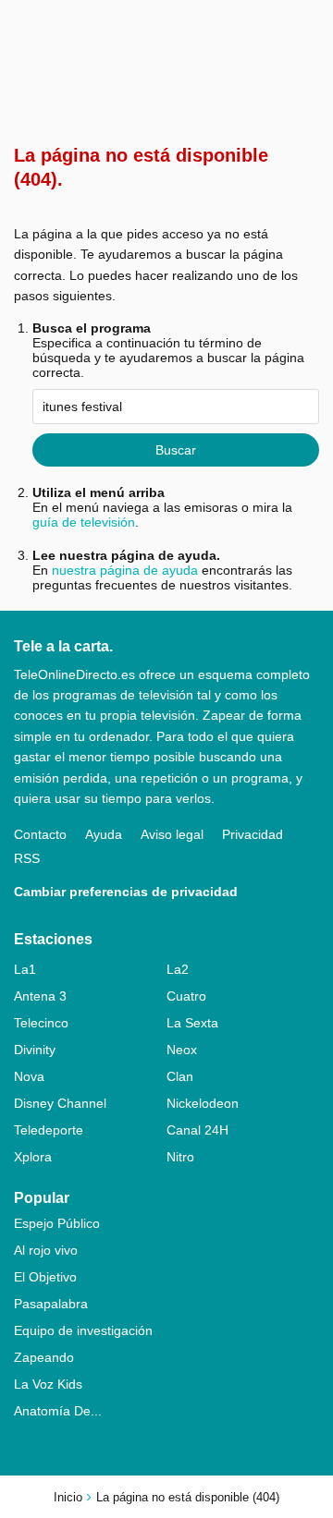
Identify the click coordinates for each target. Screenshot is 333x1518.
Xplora (33, 1156)
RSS (27, 858)
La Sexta (192, 1022)
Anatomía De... (58, 1410)
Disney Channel (60, 1103)
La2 (177, 969)
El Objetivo (45, 1276)
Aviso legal (172, 834)
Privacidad (252, 834)
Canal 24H (197, 1130)
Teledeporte (48, 1130)
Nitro (180, 1156)
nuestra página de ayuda (125, 570)
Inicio (68, 1497)
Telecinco (41, 1022)
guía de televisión (83, 522)
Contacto (40, 834)
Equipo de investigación (83, 1330)
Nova (29, 1076)
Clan (179, 1076)
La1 (25, 969)
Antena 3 (40, 996)
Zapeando (44, 1357)
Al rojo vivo (46, 1250)
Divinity (35, 1049)
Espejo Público (57, 1223)
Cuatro (186, 996)
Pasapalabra (51, 1303)
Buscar (175, 450)
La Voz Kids (48, 1384)
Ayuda (103, 834)
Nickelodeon (202, 1103)
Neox (181, 1049)
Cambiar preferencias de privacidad (126, 891)
